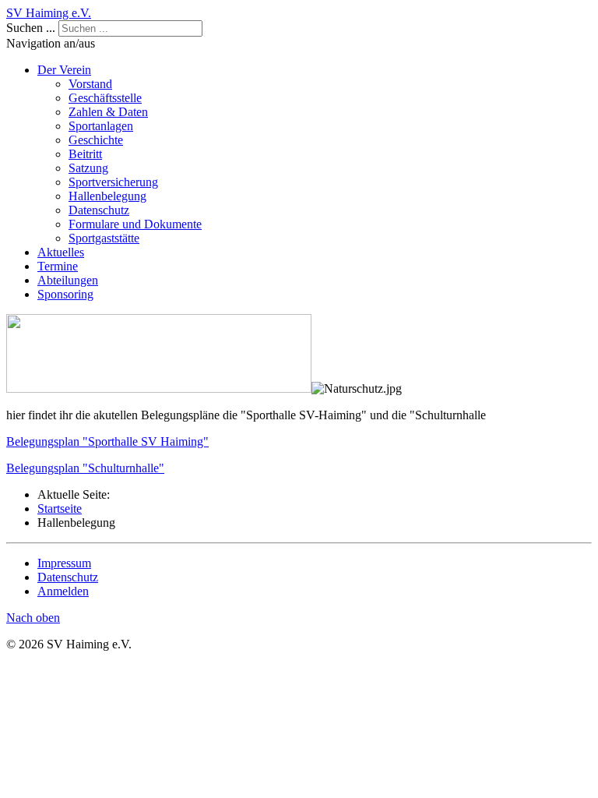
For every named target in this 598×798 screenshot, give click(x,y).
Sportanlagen (101, 125)
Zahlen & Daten (108, 111)
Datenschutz (99, 210)
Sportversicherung (113, 182)
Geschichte (96, 140)
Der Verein (64, 69)
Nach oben (33, 617)
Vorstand (90, 83)
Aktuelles (60, 252)
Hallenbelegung (107, 196)
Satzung (88, 168)
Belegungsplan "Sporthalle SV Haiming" (107, 441)
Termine (57, 266)
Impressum (64, 563)
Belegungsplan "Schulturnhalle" (85, 468)
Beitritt (85, 154)
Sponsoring (65, 294)
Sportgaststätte (104, 238)
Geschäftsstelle (105, 97)
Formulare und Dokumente (135, 224)
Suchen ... (30, 27)
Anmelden (63, 591)
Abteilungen (67, 280)
